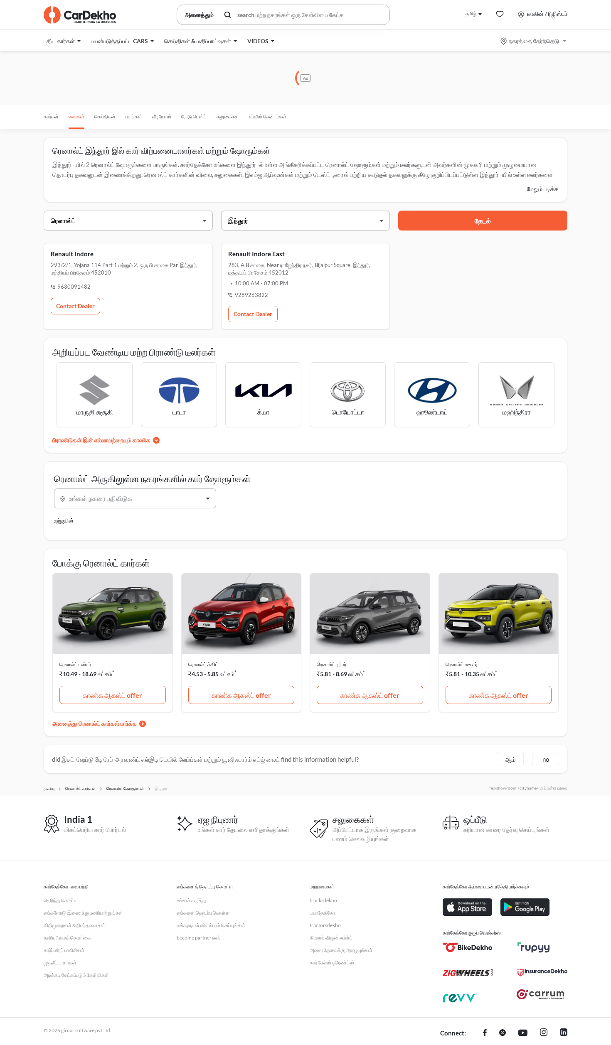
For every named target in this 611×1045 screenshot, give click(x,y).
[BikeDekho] (468, 947)
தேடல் (483, 221)
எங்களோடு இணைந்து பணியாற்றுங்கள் (83, 913)
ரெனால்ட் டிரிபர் (331, 664)
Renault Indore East (256, 254)
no (545, 759)
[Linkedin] (563, 1033)
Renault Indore (72, 254)
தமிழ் (471, 13)
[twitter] (502, 1033)
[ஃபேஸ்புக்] (485, 1033)
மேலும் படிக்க (543, 188)
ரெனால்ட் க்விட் (203, 664)
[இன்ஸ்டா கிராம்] (543, 1033)
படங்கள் (134, 116)
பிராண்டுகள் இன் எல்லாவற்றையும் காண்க (101, 440)
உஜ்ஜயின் (64, 520)
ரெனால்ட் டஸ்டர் (75, 664)
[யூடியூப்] (522, 1033)
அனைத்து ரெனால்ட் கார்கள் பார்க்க (94, 723)
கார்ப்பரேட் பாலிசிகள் (64, 950)
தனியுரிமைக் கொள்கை (67, 938)
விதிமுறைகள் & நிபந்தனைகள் (74, 925)
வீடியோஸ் (161, 116)
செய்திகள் (105, 116)
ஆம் (510, 759)
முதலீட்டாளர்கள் (60, 962)
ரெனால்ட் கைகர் (462, 664)
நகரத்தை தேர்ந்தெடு (534, 40)
